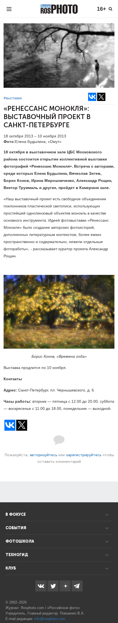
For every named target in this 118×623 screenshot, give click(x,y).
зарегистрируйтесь (84, 455)
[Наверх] (111, 605)
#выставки (13, 98)
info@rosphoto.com (49, 619)
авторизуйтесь (43, 455)
